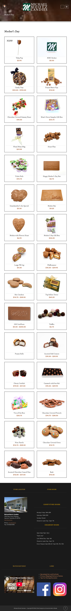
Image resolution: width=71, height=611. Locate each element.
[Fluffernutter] (52, 257)
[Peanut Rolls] (19, 346)
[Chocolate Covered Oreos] (52, 434)
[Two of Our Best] (19, 405)
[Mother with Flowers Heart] (19, 227)
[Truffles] (52, 316)
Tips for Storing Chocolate (48, 578)
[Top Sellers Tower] (52, 286)
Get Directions (8, 520)
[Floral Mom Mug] (19, 138)
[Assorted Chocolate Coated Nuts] (19, 464)
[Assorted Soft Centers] (52, 346)
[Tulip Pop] (19, 50)
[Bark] (52, 464)
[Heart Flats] (52, 138)
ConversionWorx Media (51, 608)
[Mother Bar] (52, 198)
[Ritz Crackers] (19, 286)
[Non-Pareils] (19, 434)
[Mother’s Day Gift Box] (52, 227)
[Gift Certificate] (19, 316)
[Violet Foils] (19, 168)
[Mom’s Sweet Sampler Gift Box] (52, 109)
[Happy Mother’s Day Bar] (52, 168)
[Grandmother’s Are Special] (19, 198)
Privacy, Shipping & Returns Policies (51, 576)
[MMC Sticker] (52, 50)
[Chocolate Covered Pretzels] (52, 405)
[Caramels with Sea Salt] (52, 375)
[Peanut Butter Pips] (52, 79)
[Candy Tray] (19, 79)
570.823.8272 (12, 523)
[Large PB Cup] (19, 257)
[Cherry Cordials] (19, 375)
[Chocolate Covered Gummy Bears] (19, 109)
